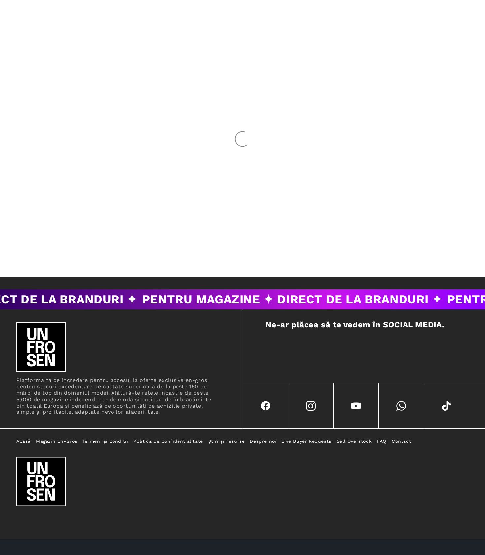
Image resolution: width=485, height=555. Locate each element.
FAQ (381, 441)
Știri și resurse (226, 441)
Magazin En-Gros (56, 441)
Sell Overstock (354, 441)
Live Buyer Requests (306, 441)
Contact (401, 441)
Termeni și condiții (105, 441)
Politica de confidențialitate (168, 441)
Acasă (23, 441)
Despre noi (263, 441)
